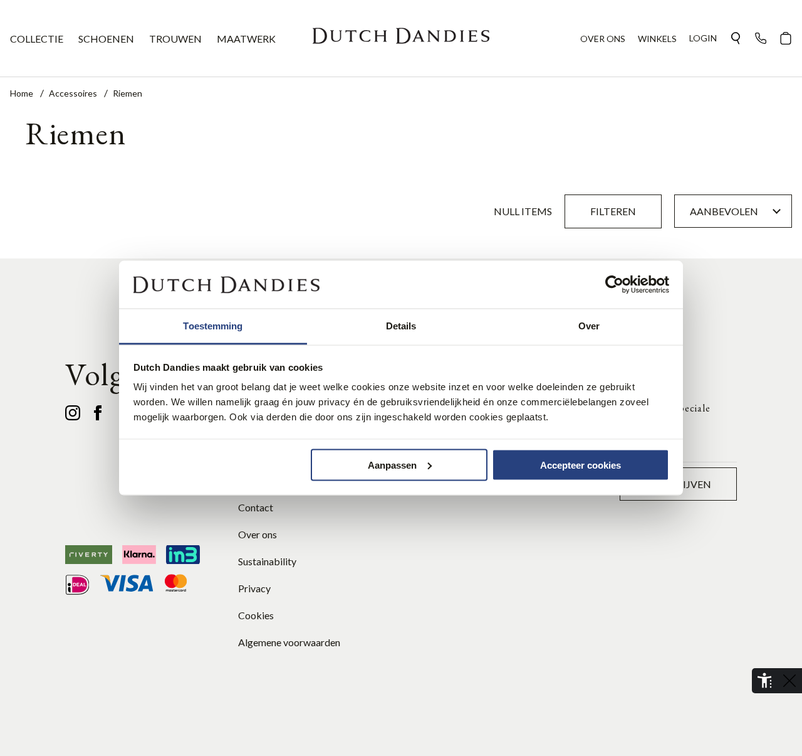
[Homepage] (401, 38)
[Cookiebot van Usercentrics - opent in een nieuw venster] (614, 284)
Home (22, 93)
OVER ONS (602, 38)
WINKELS (657, 38)
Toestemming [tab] (212, 326)
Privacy (254, 588)
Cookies (256, 615)
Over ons (257, 534)
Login (703, 38)
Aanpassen (392, 464)
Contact (255, 507)
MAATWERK (246, 39)
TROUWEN (175, 39)
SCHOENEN (106, 39)
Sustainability (267, 561)
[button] (735, 38)
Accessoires (74, 93)
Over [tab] (589, 326)
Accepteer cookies (580, 464)
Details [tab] (401, 326)
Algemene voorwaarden (289, 642)
